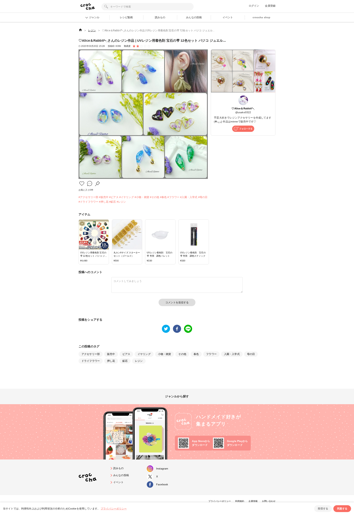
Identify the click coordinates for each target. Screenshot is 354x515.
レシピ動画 (126, 17)
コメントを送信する (177, 302)
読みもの (160, 17)
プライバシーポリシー (219, 501)
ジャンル (94, 17)
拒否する (323, 508)
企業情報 (253, 501)
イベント (228, 17)
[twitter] (166, 329)
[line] (188, 329)
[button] (82, 183)
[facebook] (177, 329)
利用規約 (239, 501)
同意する (342, 508)
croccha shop (261, 17)
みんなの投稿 (194, 17)
